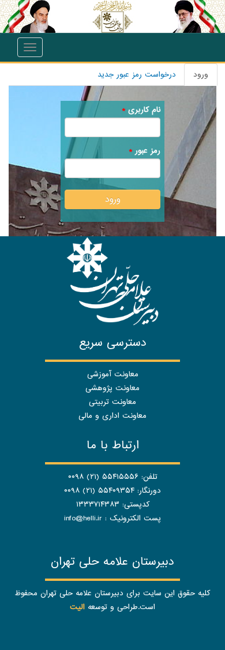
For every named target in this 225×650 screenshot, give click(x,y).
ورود (196, 77)
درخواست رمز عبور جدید (136, 74)
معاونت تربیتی (112, 401)
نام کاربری (141, 110)
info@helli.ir (83, 518)
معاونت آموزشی (112, 374)
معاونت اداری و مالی (112, 415)
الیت (77, 607)
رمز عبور (144, 151)
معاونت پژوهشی (112, 388)
